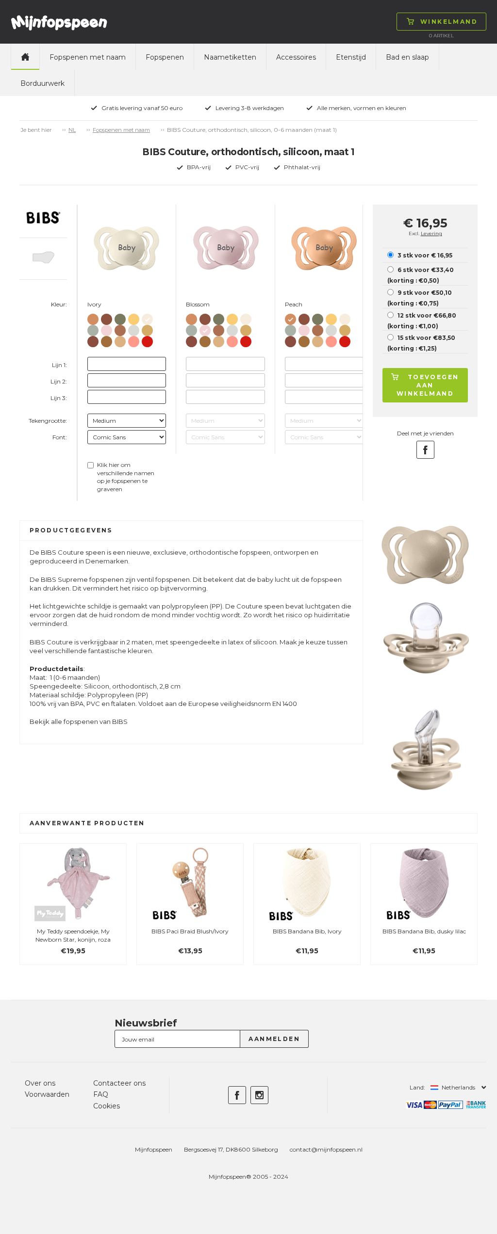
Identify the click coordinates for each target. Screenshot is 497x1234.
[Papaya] (133, 339)
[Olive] (120, 317)
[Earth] (120, 328)
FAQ (100, 1094)
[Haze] (133, 328)
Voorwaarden (47, 1094)
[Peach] (93, 317)
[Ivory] (147, 317)
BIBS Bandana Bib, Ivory (307, 931)
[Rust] (93, 339)
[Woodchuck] (106, 317)
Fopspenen (165, 57)
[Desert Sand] (120, 339)
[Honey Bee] (133, 317)
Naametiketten (230, 57)
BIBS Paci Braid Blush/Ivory (190, 931)
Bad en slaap (407, 57)
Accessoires (296, 57)
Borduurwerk (42, 83)
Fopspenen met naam (88, 57)
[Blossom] (106, 328)
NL (72, 130)
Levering (431, 233)
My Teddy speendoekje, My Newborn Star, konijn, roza (73, 935)
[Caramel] (106, 339)
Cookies (106, 1106)
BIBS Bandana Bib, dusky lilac (424, 931)
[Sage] (93, 328)
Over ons (40, 1083)
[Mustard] (147, 328)
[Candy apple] (147, 339)
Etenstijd (351, 57)
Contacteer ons (119, 1083)
